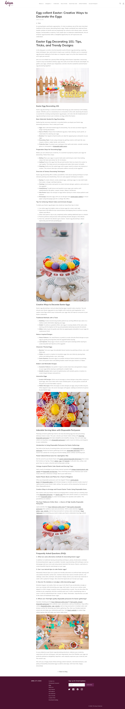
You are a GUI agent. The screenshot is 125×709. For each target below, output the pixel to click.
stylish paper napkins (77, 196)
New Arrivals (52, 695)
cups (60, 461)
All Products (52, 691)
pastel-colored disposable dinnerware (70, 459)
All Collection (52, 693)
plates (56, 461)
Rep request (52, 689)
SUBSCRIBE (89, 684)
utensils (67, 461)
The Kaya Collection (97, 706)
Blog (50, 685)
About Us (51, 687)
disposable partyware (58, 440)
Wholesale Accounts (54, 683)
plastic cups (59, 494)
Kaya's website (72, 610)
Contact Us (51, 681)
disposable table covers (60, 146)
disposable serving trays (50, 471)
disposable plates (48, 482)
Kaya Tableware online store (56, 507)
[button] (48, 3)
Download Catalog (53, 700)
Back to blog (63, 671)
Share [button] (39, 23)
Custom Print (52, 697)
